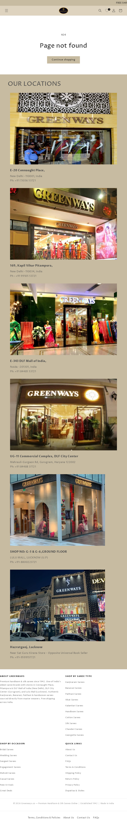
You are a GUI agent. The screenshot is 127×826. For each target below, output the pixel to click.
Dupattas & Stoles (74, 790)
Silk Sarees (71, 723)
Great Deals (6, 790)
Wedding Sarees (8, 755)
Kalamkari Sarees (74, 705)
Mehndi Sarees (7, 773)
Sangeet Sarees (8, 761)
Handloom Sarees (74, 711)
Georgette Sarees (74, 735)
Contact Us (71, 755)
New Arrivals (6, 785)
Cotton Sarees (72, 717)
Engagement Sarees (10, 767)
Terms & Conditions (75, 767)
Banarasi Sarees (73, 688)
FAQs (68, 761)
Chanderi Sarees (73, 729)
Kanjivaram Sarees (74, 682)
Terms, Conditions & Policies (44, 817)
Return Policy (72, 779)
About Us (70, 749)
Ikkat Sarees (71, 699)
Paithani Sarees (73, 694)
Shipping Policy (73, 773)
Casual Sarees (7, 779)
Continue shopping (63, 59)
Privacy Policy (72, 785)
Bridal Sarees (6, 749)
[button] (6, 10)
